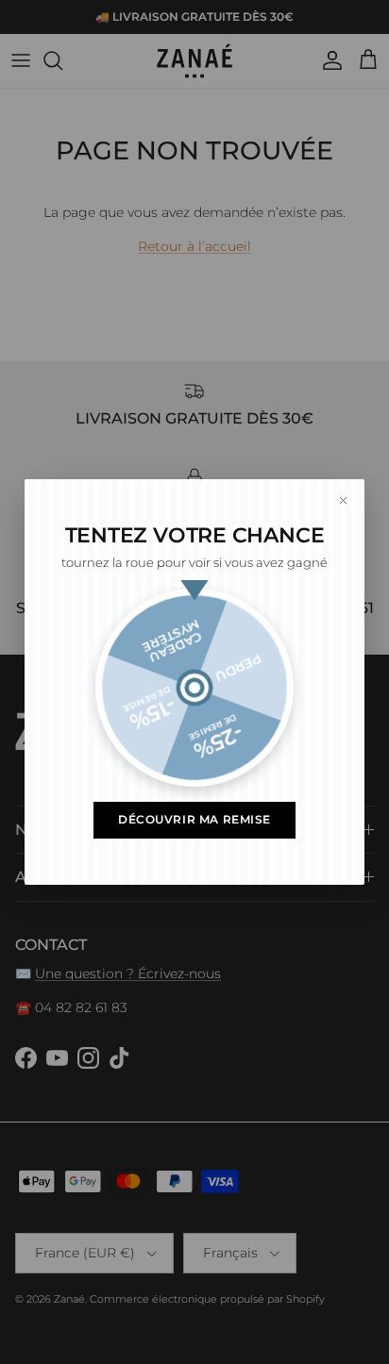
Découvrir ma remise (194, 819)
